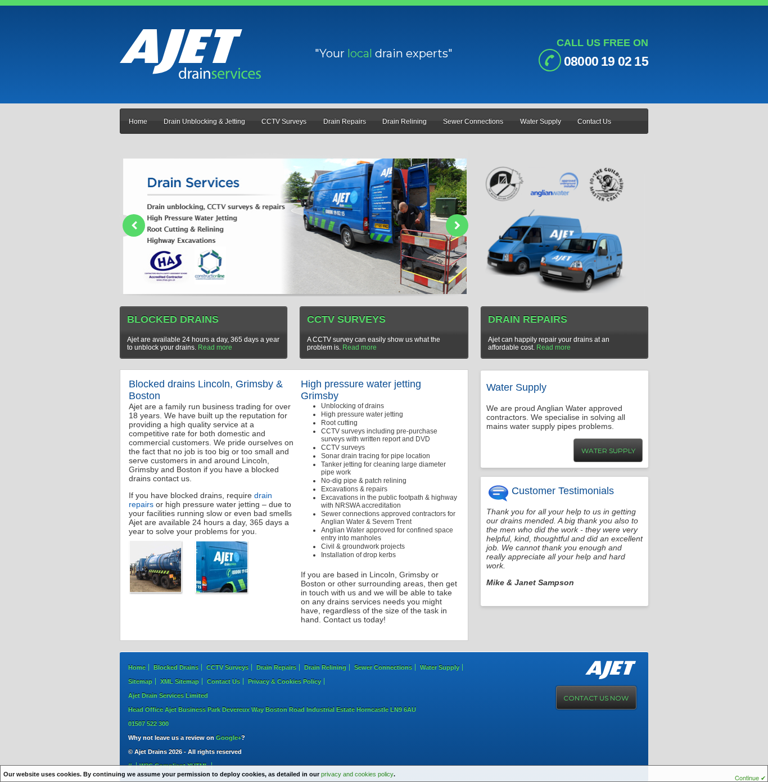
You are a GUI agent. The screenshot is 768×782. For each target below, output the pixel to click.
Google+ (228, 737)
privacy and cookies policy (357, 774)
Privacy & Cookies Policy (284, 681)
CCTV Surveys (283, 121)
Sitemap (140, 681)
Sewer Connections (473, 121)
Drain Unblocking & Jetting (204, 121)
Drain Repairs (344, 121)
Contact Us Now (596, 698)
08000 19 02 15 (604, 61)
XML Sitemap (179, 681)
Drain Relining (404, 121)
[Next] (457, 225)
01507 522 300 (148, 723)
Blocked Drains (175, 667)
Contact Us (594, 121)
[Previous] (134, 225)
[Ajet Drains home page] (190, 76)
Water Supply (540, 121)
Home (138, 121)
